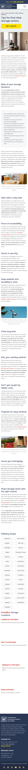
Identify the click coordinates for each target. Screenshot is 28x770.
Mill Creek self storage (7, 368)
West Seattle (20, 598)
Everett (7, 579)
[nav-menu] (25, 6)
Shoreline (20, 589)
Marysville (7, 607)
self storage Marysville (20, 427)
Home (2, 13)
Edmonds (7, 575)
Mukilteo (20, 557)
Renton (21, 579)
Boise (7, 561)
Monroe (21, 547)
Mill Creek (20, 543)
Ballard (7, 552)
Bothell (7, 566)
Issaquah (7, 584)
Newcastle (21, 561)
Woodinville (21, 602)
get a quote (11, 26)
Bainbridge (7, 547)
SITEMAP (24, 763)
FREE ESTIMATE (5, 746)
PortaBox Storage (19, 76)
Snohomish (21, 593)
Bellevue (7, 557)
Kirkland (7, 593)
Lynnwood (7, 598)
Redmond (20, 575)
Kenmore (7, 589)
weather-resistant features (8, 299)
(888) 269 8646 (14, 2)
